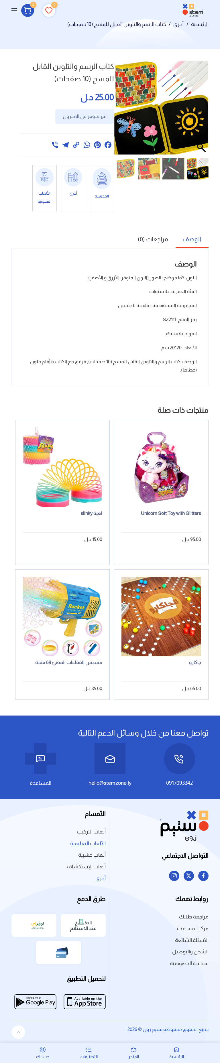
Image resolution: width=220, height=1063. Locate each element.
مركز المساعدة (193, 928)
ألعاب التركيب (91, 832)
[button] (14, 10)
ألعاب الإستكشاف (86, 867)
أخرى (100, 878)
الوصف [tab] (192, 239)
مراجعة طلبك (194, 917)
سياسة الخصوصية (189, 963)
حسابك (42, 1056)
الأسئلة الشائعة (192, 940)
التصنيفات (89, 1056)
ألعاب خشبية (92, 855)
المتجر (133, 1056)
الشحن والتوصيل (190, 952)
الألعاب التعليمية (88, 843)
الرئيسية (176, 1056)
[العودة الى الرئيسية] (193, 10)
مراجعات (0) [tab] (153, 239)
